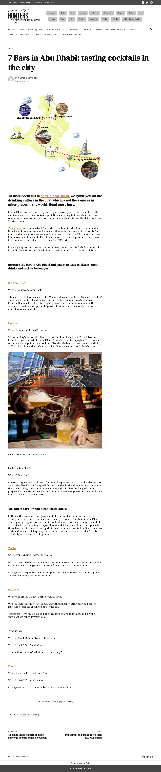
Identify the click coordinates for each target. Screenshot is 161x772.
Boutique (87, 29)
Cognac (120, 13)
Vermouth (93, 19)
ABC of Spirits (53, 29)
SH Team (12, 29)
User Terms (25, 2)
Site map (38, 2)
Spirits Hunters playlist (132, 19)
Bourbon (83, 13)
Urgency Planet (51, 34)
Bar (64, 29)
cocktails (77, 212)
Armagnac (51, 13)
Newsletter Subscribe (71, 34)
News (22, 29)
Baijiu (63, 13)
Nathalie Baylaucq (28, 78)
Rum (62, 19)
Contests (37, 34)
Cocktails (25, 715)
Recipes (132, 29)
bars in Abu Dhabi (55, 195)
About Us (13, 2)
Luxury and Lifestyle (115, 29)
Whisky (115, 19)
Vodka (105, 19)
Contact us (49, 2)
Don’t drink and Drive (19, 34)
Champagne (108, 13)
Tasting (35, 715)
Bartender (74, 29)
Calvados (94, 13)
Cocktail (98, 29)
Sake (71, 19)
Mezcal (52, 19)
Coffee (131, 13)
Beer (72, 13)
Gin (140, 13)
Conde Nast (15, 228)
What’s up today (35, 29)
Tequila (81, 19)
